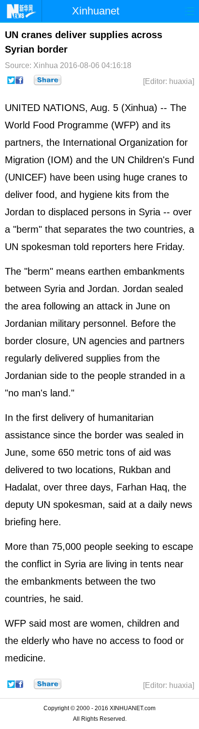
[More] (47, 80)
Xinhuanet (95, 11)
